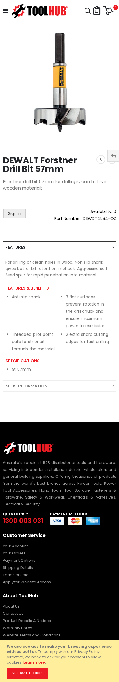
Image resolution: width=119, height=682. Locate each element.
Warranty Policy (17, 628)
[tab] (59, 247)
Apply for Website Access (27, 582)
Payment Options (19, 560)
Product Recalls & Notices (27, 620)
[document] (60, 661)
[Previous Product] (100, 159)
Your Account (15, 546)
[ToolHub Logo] (39, 11)
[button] (96, 11)
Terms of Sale (16, 575)
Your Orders (14, 553)
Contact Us (13, 613)
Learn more (34, 662)
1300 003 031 (23, 520)
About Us (11, 606)
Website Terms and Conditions (32, 635)
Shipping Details (18, 567)
